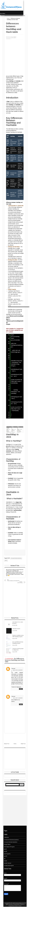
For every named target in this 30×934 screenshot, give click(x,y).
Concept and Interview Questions (11, 839)
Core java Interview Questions (16, 558)
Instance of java (17, 905)
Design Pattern (7, 844)
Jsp (4, 858)
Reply (21, 688)
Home (15, 743)
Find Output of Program (9, 846)
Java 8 (5, 849)
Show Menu (2, 13)
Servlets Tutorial (7, 863)
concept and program (9, 865)
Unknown (13, 668)
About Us (22, 904)
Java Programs (7, 853)
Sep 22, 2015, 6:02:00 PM (17, 670)
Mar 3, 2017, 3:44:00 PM (17, 698)
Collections (6, 837)
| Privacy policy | (16, 904)
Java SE (6, 560)
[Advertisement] (15, 601)
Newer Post (6, 743)
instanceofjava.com (19, 903)
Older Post (23, 743)
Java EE (5, 851)
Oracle (5, 860)
